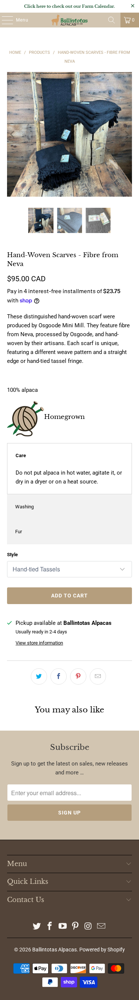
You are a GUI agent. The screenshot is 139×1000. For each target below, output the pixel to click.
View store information (39, 643)
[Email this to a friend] (98, 676)
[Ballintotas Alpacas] (70, 20)
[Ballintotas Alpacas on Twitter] (37, 927)
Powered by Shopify (102, 950)
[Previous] (13, 134)
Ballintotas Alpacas (54, 950)
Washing (24, 506)
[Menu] (3, 20)
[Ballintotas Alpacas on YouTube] (62, 927)
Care (21, 455)
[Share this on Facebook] (58, 676)
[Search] (112, 20)
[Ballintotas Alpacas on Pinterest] (75, 927)
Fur (18, 531)
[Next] (126, 134)
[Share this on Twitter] (39, 676)
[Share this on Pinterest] (78, 676)
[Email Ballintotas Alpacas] (101, 927)
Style (12, 554)
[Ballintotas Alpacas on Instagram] (88, 927)
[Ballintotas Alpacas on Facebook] (50, 927)
